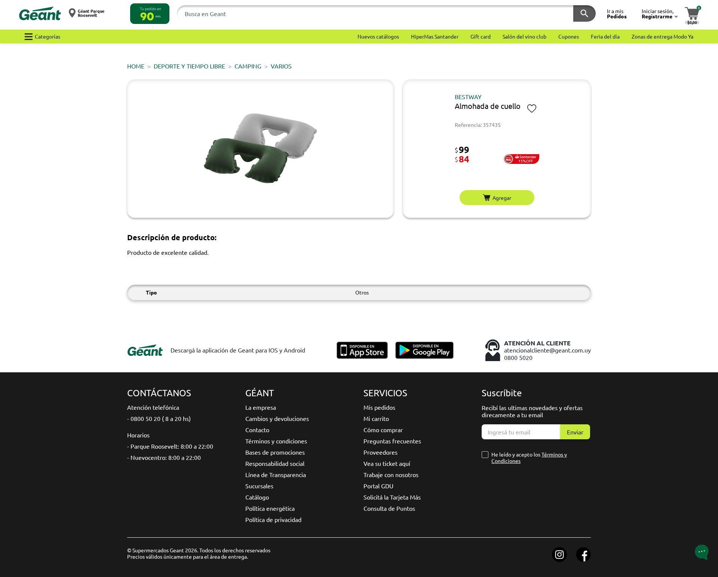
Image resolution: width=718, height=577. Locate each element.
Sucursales (259, 486)
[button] (149, 13)
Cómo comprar (383, 430)
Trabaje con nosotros (390, 474)
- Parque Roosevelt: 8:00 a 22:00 (170, 446)
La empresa (260, 407)
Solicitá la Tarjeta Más (392, 497)
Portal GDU (378, 486)
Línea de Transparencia (275, 474)
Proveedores (380, 452)
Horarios (138, 435)
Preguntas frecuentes (392, 441)
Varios (281, 66)
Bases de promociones (275, 452)
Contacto (257, 430)
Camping (247, 66)
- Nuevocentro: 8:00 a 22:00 (164, 457)
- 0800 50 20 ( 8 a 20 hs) (159, 418)
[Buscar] (584, 13)
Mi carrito (376, 418)
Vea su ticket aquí (386, 463)
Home (135, 66)
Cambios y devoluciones (277, 418)
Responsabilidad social (274, 463)
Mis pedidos (379, 407)
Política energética (270, 508)
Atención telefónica (153, 407)
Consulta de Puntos (389, 508)
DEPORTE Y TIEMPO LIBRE (189, 66)
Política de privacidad (273, 519)
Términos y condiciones (276, 441)
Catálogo (257, 497)
